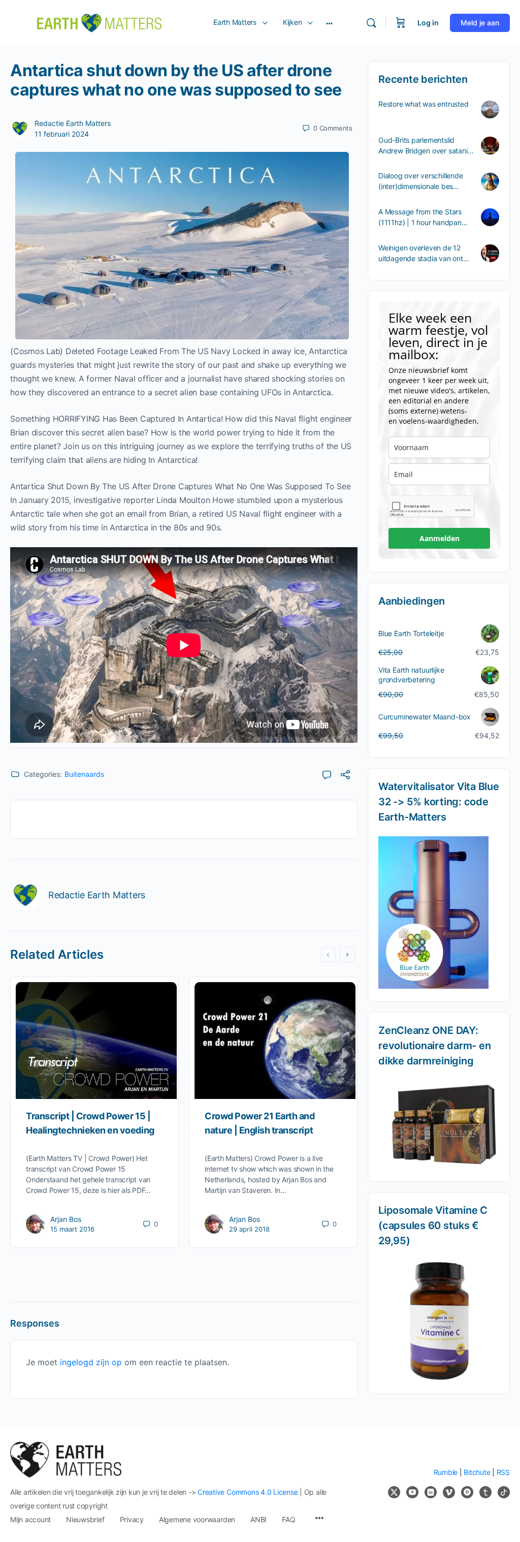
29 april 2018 (249, 1229)
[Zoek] (371, 23)
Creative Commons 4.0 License (248, 1492)
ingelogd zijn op (91, 1362)
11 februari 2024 (62, 134)
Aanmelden (439, 538)
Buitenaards (84, 774)
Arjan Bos (65, 1219)
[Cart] (400, 23)
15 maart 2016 (72, 1229)
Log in (428, 22)
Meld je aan (480, 22)
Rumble (446, 1472)
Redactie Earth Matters (73, 123)
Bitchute (477, 1472)
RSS (503, 1472)
